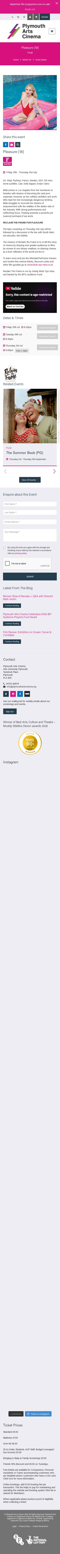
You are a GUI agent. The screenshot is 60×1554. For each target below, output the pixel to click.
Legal (14, 1526)
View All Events (29, 479)
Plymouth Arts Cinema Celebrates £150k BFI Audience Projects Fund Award (27, 615)
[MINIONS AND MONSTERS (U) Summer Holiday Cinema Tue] (30, 1137)
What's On (30, 9)
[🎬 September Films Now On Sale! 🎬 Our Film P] (30, 1040)
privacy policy (21, 553)
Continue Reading (12, 605)
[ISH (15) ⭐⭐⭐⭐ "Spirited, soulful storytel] (30, 784)
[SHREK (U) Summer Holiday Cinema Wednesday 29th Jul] (30, 1105)
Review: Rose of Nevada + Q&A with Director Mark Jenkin (28, 597)
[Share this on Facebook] (5, 144)
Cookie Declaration (40, 1526)
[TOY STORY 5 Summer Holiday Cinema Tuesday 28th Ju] (30, 1169)
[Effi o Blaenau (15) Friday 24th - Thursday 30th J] (30, 1233)
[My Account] (30, 17)
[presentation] (27, 563)
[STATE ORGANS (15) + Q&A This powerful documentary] (30, 1073)
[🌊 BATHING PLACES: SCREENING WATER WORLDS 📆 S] (30, 848)
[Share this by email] (11, 144)
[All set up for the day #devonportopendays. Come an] (30, 1265)
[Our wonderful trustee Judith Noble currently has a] (30, 1361)
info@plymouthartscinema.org (21, 686)
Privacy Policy (24, 1526)
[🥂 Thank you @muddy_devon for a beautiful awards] (30, 1329)
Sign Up (9, 711)
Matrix (46, 1520)
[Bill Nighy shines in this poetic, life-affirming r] (30, 1393)
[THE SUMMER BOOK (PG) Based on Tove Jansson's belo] (30, 816)
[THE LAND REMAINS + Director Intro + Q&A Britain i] (30, 912)
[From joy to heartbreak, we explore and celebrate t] (30, 880)
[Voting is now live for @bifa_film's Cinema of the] (30, 944)
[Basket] (36, 17)
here (11, 1478)
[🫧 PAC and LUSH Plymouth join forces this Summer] (30, 1297)
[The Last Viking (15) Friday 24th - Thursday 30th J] (30, 1201)
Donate (44, 16)
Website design (35, 1520)
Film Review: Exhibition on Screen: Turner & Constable (27, 633)
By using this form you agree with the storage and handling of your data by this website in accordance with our (29, 550)
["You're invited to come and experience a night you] (30, 976)
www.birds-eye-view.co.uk (40, 264)
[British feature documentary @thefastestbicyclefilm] (30, 1009)
